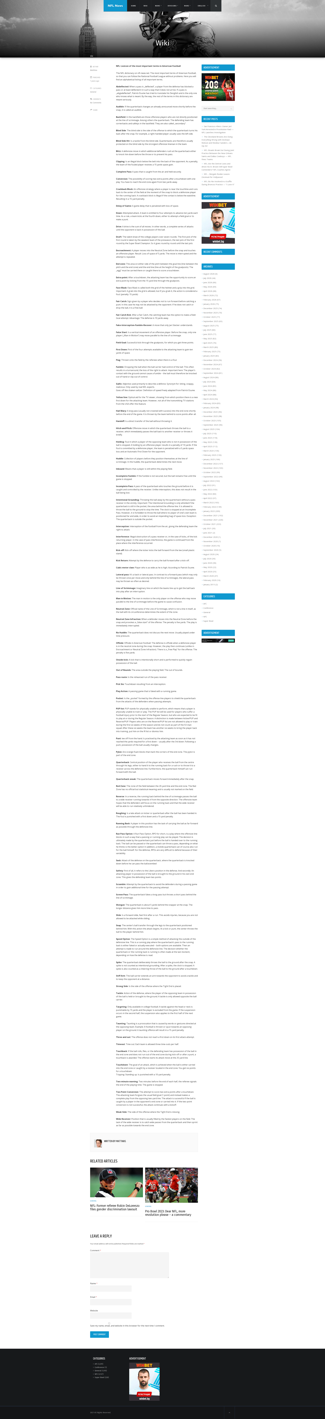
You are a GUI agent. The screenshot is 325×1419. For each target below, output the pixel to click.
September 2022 (210, 476)
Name (94, 1283)
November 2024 (210, 364)
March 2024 (208, 399)
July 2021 (207, 528)
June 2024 (207, 386)
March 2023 (208, 450)
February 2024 (209, 403)
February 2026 (209, 299)
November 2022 (210, 468)
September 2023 (210, 425)
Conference (208, 608)
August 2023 (209, 429)
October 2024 (209, 368)
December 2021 (210, 515)
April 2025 (207, 343)
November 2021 (210, 519)
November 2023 (210, 416)
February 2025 (209, 351)
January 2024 (209, 407)
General (93, 92)
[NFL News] (115, 5)
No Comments (95, 103)
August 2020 (209, 554)
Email (93, 1297)
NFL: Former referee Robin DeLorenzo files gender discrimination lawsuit (115, 1207)
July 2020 (207, 558)
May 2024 (207, 390)
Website (94, 1310)
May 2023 (207, 442)
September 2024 (210, 373)
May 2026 (207, 286)
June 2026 (207, 282)
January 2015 (209, 584)
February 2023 (209, 455)
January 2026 (209, 304)
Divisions (172, 6)
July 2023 (207, 433)
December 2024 (210, 360)
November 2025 (210, 312)
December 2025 (210, 308)
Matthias (93, 70)
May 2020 (207, 567)
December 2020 (210, 537)
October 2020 (209, 545)
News (157, 6)
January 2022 (209, 511)
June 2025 (207, 334)
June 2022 (207, 489)
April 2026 (207, 291)
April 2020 (207, 571)
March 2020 (208, 576)
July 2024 (207, 381)
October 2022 (209, 472)
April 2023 (207, 446)
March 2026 (208, 295)
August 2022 (209, 481)
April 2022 (207, 498)
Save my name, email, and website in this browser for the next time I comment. (127, 1325)
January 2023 (209, 459)
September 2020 (210, 550)
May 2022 (207, 494)
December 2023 (210, 412)
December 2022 (210, 463)
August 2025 (209, 325)
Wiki (145, 6)
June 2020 (207, 563)
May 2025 (207, 338)
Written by (115, 1141)
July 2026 (207, 278)
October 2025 (209, 317)
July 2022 (207, 485)
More (186, 6)
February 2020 (209, 580)
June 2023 (207, 437)
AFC (205, 603)
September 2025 (210, 321)
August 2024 (209, 377)
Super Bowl (208, 621)
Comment (95, 1250)
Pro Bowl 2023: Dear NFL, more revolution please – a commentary (168, 1213)
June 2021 (207, 532)
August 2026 (209, 274)
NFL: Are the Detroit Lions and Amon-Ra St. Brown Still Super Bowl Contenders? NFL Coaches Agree (217, 166)
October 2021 (209, 524)
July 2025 (207, 330)
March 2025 (208, 347)
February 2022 (209, 507)
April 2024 (207, 394)
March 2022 (208, 502)
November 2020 (210, 541)
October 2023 (209, 420)
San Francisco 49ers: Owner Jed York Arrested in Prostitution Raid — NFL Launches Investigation (218, 129)
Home (133, 6)
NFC (205, 616)
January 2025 (209, 355)
